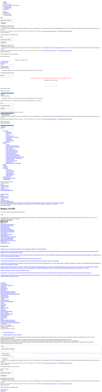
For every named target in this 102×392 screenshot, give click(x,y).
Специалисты (4, 284)
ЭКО (7, 217)
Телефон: (3, 108)
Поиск (2, 318)
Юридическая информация (7, 190)
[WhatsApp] (7, 221)
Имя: (2, 103)
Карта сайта (3, 290)
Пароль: (2, 75)
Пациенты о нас (4, 289)
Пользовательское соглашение (8, 291)
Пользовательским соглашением (49, 31)
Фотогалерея (4, 310)
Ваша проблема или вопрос (8, 348)
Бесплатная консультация (6, 313)
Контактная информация (6, 311)
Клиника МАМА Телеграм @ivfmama (12, 334)
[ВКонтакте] (1, 221)
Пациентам (3, 286)
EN (3, 63)
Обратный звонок (5, 315)
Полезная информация (58, 202)
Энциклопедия (4, 62)
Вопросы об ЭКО (31, 202)
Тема (3, 346)
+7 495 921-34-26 (7, 7)
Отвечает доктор (4, 186)
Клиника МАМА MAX (8, 332)
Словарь (3, 187)
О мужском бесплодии (21, 202)
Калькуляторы (4, 317)
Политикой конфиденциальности (65, 31)
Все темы (3, 202)
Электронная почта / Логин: (7, 72)
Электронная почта (6, 355)
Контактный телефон (6, 20)
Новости (3, 308)
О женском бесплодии (10, 202)
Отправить (3, 23)
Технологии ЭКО (5, 189)
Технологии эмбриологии (7, 285)
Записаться (3, 42)
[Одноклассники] (3, 221)
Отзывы (5, 3)
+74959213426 (6, 179)
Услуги (2, 302)
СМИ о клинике (4, 307)
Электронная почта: (5, 105)
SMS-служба (4, 316)
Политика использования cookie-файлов (10, 294)
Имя (2, 17)
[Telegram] (5, 221)
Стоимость (3, 303)
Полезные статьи (5, 185)
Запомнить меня (6, 88)
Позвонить (3, 390)
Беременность (49, 202)
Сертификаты (4, 287)
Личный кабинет (5, 66)
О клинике (3, 282)
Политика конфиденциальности (8, 292)
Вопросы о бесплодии (41, 202)
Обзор (2, 184)
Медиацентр (3, 305)
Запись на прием (4, 312)
